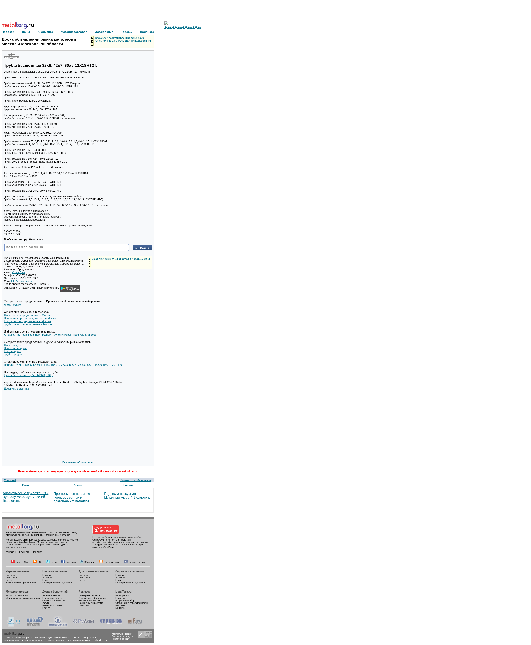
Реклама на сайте (121, 639)
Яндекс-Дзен (22, 562)
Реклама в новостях (89, 600)
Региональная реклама (91, 603)
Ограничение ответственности (131, 603)
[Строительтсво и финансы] (135, 626)
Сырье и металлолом (129, 571)
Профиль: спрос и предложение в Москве (30, 318)
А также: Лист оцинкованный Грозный (27, 334)
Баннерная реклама (89, 595)
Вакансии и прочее (52, 605)
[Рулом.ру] (83, 626)
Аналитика (11, 577)
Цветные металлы (54, 571)
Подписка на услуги (122, 636)
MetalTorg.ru (123, 591)
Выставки (120, 605)
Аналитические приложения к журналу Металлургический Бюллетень (25, 496)
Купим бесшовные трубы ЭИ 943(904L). (28, 375)
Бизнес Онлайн (137, 562)
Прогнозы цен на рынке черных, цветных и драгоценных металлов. (72, 497)
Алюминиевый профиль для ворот (76, 334)
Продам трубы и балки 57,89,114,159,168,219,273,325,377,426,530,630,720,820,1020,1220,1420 (63, 364)
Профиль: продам (15, 348)
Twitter (54, 562)
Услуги (45, 603)
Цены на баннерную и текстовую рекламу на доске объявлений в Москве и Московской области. (78, 471)
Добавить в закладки (17, 388)
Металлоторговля (17, 591)
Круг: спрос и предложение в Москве (27, 321)
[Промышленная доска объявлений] (35, 626)
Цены (9, 580)
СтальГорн (18, 272)
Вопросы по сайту (124, 600)
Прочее (46, 608)
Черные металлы (17, 571)
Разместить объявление (135, 480)
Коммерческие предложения (21, 582)
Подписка (24, 552)
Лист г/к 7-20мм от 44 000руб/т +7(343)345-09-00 (121, 259)
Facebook (71, 562)
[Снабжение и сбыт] (14, 626)
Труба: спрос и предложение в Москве (28, 324)
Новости (10, 575)
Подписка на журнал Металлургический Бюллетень (127, 495)
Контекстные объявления (92, 598)
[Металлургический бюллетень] (111, 626)
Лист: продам (12, 304)
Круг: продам (12, 351)
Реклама (37, 552)
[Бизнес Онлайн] (58, 626)
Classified (10, 480)
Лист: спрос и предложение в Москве (27, 315)
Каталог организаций (17, 595)
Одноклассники (112, 562)
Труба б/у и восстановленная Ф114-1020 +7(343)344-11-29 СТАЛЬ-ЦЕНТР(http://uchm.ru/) (123, 39)
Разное (27, 485)
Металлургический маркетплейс (23, 598)
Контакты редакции (122, 634)
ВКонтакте (89, 562)
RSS (40, 562)
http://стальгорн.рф (22, 281)
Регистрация (122, 595)
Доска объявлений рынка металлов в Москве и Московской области (39, 41)
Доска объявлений (55, 591)
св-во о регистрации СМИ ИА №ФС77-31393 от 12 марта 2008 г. (64, 637)
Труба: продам (13, 354)
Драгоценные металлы (94, 571)
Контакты (11, 552)
